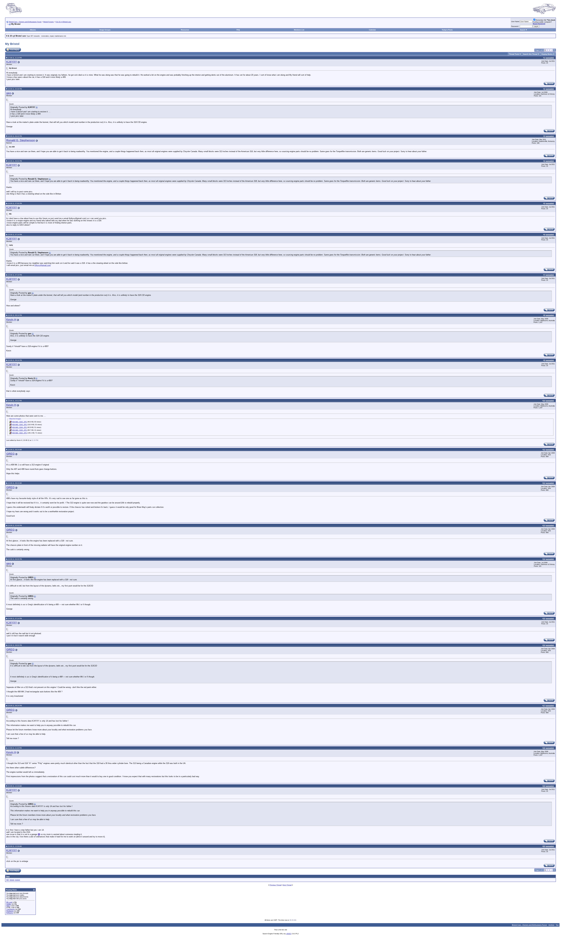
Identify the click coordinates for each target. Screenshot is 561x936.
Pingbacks (10, 911)
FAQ (238, 30)
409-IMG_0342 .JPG (19, 422)
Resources (185, 30)
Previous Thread (275, 885)
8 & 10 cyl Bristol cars (63, 22)
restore (17, 880)
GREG (10, 453)
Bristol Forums (48, 22)
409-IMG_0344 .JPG (19, 427)
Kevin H (11, 319)
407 (7, 880)
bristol (12, 880)
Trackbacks (10, 909)
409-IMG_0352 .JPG (19, 433)
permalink (550, 58)
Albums (33, 30)
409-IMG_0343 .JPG (19, 424)
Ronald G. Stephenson (20, 140)
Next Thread (287, 885)
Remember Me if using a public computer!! (544, 22)
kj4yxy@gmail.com (42, 265)
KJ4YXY (11, 61)
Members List (299, 30)
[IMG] (8, 906)
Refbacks (9, 913)
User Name (515, 21)
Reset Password (539, 24)
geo (8, 93)
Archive (551, 925)
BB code (9, 902)
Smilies (8, 904)
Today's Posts (447, 30)
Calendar (372, 30)
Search (522, 30)
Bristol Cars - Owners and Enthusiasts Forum (25, 22)
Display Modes (547, 54)
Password (514, 26)
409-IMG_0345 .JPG (19, 430)
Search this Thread (530, 54)
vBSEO (288, 934)
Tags (8, 876)
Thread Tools (514, 54)
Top (557, 925)
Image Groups (104, 30)
